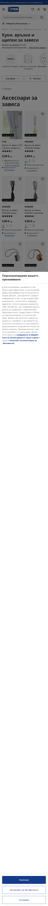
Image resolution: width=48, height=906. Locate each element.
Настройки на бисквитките (24, 890)
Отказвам (24, 900)
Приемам (24, 880)
